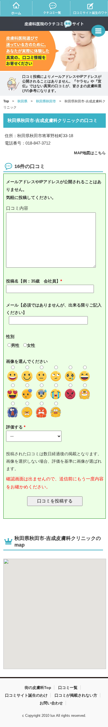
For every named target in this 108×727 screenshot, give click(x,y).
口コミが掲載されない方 (76, 695)
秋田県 (22, 101)
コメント (55, 208)
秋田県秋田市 (46, 101)
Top (6, 101)
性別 (10, 336)
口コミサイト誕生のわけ (26, 695)
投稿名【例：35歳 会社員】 (33, 281)
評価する (15, 427)
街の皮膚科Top (38, 687)
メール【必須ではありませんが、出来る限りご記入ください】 (54, 309)
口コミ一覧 (68, 687)
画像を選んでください (27, 361)
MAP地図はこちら (90, 153)
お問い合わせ (51, 703)
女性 (31, 345)
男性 (15, 345)
